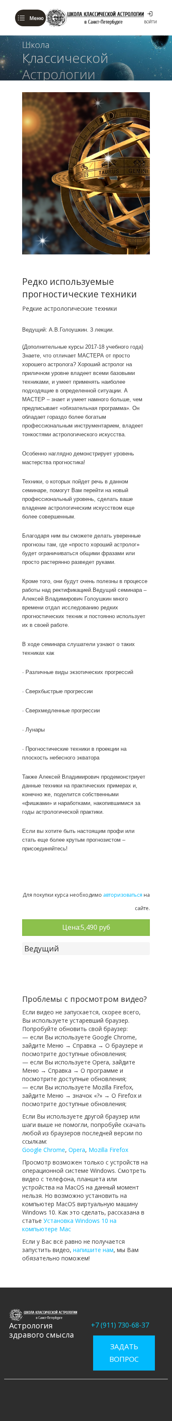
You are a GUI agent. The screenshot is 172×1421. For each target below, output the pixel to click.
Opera (76, 1150)
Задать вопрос (124, 1353)
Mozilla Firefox (108, 1150)
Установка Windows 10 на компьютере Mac (69, 1225)
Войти (150, 22)
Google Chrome (43, 1150)
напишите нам (93, 1250)
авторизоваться (122, 894)
